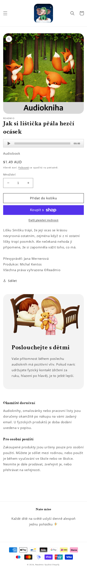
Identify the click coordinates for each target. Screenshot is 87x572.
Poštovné (23, 167)
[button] (5, 13)
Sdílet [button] (12, 281)
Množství (9, 174)
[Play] (9, 143)
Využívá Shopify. (52, 564)
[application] (43, 143)
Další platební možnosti (43, 220)
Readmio (39, 564)
